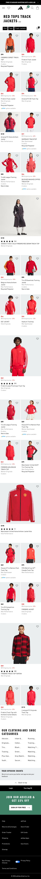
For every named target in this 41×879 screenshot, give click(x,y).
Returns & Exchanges (9, 827)
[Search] (32, 8)
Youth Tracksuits (6, 761)
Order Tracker (6, 832)
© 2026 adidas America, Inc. (20, 876)
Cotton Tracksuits (19, 743)
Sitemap (5, 849)
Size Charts (24, 844)
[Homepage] (20, 8)
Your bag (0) (28, 788)
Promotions (6, 844)
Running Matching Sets (33, 739)
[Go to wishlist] (8, 8)
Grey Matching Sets (20, 756)
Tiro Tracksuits (6, 748)
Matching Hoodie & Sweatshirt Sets (32, 752)
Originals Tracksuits (6, 743)
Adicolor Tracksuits (6, 739)
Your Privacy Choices (6, 862)
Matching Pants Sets (32, 761)
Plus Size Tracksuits (6, 756)
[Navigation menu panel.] (3, 8)
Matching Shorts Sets (32, 756)
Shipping (5, 838)
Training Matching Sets (33, 743)
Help (3, 821)
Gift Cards (24, 832)
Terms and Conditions (9, 868)
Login (11, 788)
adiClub (23, 821)
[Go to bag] (37, 8)
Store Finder (25, 827)
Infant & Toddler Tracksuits (19, 739)
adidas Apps (25, 838)
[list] (17, 28)
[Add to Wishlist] (17, 36)
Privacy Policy (25, 860)
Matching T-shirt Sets (32, 748)
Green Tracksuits (19, 752)
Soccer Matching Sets (20, 761)
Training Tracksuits (6, 752)
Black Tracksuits (19, 748)
